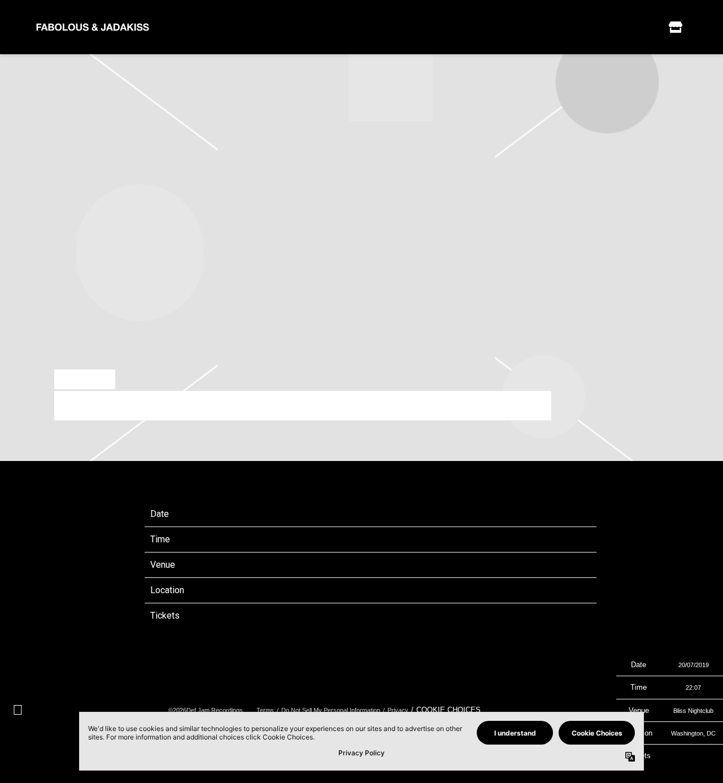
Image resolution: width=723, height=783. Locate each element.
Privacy (397, 710)
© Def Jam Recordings (205, 710)
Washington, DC (349, 590)
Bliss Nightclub (347, 564)
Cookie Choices (448, 710)
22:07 (327, 539)
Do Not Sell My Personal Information (330, 710)
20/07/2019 (340, 513)
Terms (265, 710)
